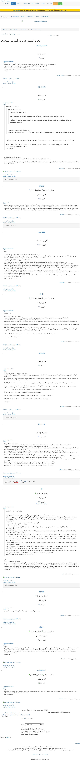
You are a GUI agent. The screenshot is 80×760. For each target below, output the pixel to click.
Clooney (41, 424)
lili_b (41, 294)
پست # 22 (17, 577)
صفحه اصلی (6, 3)
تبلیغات (43, 3)
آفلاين (4, 62)
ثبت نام (55, 4)
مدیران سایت (30, 16)
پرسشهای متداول (15, 16)
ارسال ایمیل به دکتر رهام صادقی (40, 754)
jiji (41, 489)
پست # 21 (17, 473)
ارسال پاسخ (12, 34)
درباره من (49, 3)
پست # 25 (17, 702)
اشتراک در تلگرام (7, 83)
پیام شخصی (6, 61)
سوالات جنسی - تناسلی (27, 29)
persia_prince (41, 45)
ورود (60, 4)
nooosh (42, 352)
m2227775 (41, 670)
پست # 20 (17, 409)
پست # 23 (17, 618)
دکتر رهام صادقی (23, 481)
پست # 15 (17, 78)
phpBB (7, 737)
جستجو (19, 3)
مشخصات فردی (45, 16)
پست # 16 (17, 171)
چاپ (19, 34)
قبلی (51, 35)
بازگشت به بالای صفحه (8, 82)
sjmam (41, 185)
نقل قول (13, 83)
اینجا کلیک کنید (16, 10)
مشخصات (11, 61)
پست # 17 (17, 217)
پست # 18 (17, 285)
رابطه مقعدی (38, 29)
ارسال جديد (5, 34)
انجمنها (13, 3)
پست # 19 (17, 344)
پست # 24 (17, 662)
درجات (37, 16)
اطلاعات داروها (35, 3)
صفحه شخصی (26, 3)
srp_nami (41, 86)
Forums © (77, 743)
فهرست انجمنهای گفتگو (15, 29)
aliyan (41, 627)
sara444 (41, 232)
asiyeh (41, 591)
